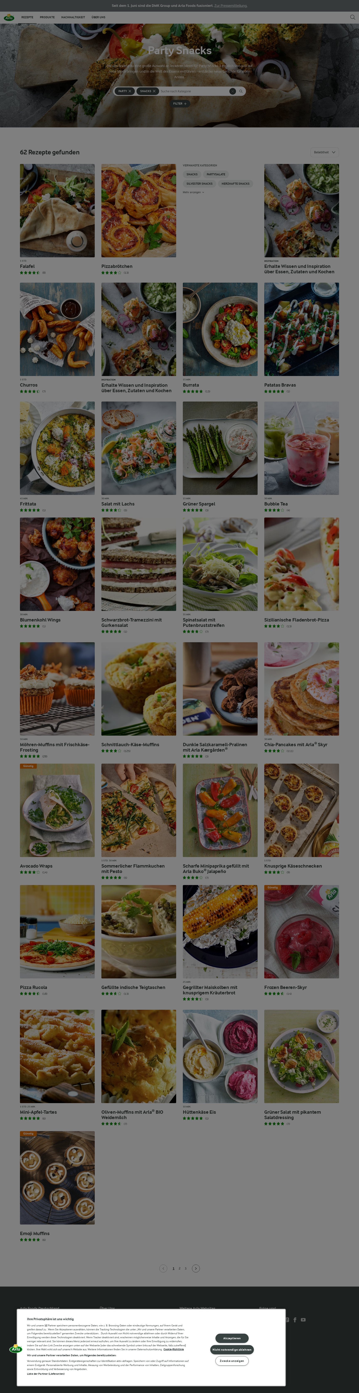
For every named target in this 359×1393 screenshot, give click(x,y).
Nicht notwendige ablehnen (232, 1349)
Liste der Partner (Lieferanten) (46, 1373)
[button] (16, 1349)
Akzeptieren (232, 1338)
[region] (151, 1347)
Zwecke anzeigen (232, 1361)
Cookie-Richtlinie (174, 1349)
